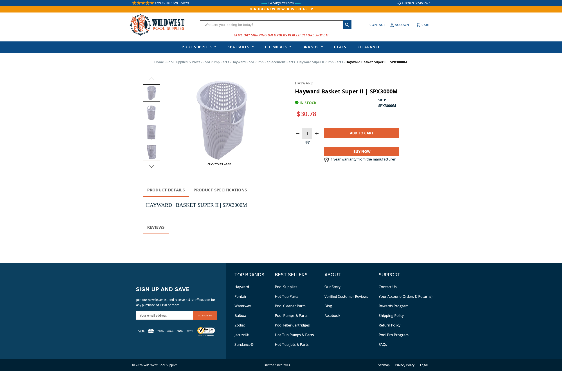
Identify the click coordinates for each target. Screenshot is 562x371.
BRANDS (311, 47)
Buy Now (361, 151)
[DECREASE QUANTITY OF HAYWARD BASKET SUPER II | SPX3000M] (297, 133)
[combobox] (275, 24)
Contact (377, 25)
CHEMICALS (276, 47)
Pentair (240, 296)
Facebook (332, 315)
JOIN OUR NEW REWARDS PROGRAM (281, 9)
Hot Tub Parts (286, 296)
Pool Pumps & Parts (291, 315)
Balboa (240, 315)
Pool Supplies (197, 47)
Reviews (155, 227)
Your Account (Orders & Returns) (405, 296)
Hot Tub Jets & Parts (292, 344)
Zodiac (239, 325)
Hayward (241, 286)
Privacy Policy (404, 365)
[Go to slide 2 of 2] (151, 78)
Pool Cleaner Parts (290, 305)
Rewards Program (393, 305)
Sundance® (244, 344)
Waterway (242, 305)
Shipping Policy (391, 315)
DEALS (340, 47)
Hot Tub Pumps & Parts (294, 334)
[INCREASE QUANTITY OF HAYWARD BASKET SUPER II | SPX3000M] (316, 133)
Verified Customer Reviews (346, 296)
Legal (424, 365)
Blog (328, 305)
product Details (166, 190)
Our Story (332, 286)
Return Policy (389, 325)
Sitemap (384, 365)
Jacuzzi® (241, 334)
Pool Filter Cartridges (292, 325)
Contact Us (388, 286)
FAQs (383, 344)
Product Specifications (220, 190)
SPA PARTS (238, 47)
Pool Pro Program (394, 334)
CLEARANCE (369, 47)
